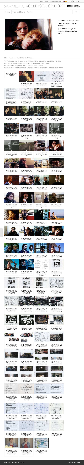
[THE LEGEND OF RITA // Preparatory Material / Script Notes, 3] (11, 425)
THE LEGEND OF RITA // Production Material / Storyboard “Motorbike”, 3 (56, 273)
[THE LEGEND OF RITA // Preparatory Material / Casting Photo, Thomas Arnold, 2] (11, 443)
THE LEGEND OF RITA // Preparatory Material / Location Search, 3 (26, 380)
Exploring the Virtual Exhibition (56, 1)
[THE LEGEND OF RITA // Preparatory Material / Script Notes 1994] (56, 425)
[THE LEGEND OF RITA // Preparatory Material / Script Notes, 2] (26, 425)
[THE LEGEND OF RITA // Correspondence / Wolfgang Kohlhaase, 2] (56, 76)
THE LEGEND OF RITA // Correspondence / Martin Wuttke (26, 102)
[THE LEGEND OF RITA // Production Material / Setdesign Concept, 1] (56, 319)
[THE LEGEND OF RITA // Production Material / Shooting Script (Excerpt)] (41, 264)
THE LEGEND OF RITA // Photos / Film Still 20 (41, 189)
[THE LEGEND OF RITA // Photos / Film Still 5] (26, 248)
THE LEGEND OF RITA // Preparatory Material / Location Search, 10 (41, 345)
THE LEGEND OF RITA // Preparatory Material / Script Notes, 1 (41, 434)
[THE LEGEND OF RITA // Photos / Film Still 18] (11, 197)
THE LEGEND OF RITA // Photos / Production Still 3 (56, 137)
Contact (41, 1)
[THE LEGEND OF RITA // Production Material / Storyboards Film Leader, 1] (11, 301)
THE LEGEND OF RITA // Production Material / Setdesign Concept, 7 (26, 310)
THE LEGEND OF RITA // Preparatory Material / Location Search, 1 (56, 380)
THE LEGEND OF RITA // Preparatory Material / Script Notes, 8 (56, 397)
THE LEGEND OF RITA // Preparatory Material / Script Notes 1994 (56, 434)
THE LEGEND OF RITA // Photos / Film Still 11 (56, 223)
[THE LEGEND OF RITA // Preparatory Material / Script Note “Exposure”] (26, 389)
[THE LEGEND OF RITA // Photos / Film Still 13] (26, 214)
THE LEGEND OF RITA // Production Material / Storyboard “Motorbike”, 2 (11, 292)
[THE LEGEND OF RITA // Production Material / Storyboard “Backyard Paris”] (41, 282)
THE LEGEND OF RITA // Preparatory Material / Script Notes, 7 (11, 417)
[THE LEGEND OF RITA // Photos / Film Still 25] (26, 163)
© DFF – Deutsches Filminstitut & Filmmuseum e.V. (14, 462)
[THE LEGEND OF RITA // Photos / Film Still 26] (11, 163)
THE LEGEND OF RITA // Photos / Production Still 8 (41, 119)
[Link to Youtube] (74, 1)
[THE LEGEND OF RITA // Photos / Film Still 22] (11, 180)
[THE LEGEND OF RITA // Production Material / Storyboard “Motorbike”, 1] (26, 282)
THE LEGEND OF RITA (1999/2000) (68, 20)
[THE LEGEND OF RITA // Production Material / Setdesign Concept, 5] (56, 301)
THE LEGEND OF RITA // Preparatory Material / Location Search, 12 (11, 345)
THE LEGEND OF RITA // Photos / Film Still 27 (56, 153)
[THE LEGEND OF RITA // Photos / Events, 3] (41, 93)
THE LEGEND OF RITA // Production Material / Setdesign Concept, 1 (56, 328)
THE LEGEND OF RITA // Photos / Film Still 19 (56, 188)
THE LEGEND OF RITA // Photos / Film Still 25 (26, 171)
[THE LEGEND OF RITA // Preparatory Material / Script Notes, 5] (41, 408)
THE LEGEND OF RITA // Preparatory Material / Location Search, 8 (11, 363)
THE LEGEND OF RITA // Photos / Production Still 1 (26, 154)
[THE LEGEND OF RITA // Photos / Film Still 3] (56, 248)
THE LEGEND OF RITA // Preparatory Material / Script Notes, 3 (11, 434)
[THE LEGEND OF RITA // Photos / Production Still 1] (26, 145)
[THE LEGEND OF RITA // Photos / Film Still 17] (26, 197)
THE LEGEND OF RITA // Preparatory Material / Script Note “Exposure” (26, 398)
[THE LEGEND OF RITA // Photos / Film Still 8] (41, 231)
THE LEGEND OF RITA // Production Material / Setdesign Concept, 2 (41, 328)
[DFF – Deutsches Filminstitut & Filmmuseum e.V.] (42, 6)
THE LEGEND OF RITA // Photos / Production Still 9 (26, 119)
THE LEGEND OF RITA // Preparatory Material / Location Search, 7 (26, 363)
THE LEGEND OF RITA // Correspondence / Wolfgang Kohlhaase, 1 (11, 102)
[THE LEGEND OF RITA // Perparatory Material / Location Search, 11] (26, 337)
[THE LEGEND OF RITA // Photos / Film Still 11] (56, 214)
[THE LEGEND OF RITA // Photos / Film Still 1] (26, 264)
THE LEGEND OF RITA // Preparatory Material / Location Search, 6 (41, 363)
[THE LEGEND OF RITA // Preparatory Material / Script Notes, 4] (56, 408)
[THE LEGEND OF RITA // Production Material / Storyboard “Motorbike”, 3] (56, 264)
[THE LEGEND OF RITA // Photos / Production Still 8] (41, 111)
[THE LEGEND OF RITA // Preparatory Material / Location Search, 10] (41, 337)
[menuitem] (41, 1)
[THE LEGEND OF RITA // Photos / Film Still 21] (26, 180)
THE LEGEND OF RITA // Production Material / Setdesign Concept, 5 (56, 310)
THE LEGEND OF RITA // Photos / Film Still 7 (56, 239)
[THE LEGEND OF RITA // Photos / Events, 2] (56, 93)
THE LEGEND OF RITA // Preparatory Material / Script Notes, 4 (56, 417)
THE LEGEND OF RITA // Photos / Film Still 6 (11, 256)
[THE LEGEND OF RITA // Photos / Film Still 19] (56, 180)
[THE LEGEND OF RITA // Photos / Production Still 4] (41, 128)
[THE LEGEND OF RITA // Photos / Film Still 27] (56, 145)
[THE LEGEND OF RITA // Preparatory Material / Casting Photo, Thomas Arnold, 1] (26, 443)
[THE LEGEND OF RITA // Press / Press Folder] (41, 76)
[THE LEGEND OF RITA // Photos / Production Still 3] (56, 128)
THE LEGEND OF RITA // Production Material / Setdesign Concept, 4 (11, 328)
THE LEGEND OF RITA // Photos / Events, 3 (41, 102)
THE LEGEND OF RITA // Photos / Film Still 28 (41, 154)
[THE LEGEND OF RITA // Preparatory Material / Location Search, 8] (11, 354)
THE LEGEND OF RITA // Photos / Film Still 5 (26, 256)
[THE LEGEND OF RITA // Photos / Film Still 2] (11, 264)
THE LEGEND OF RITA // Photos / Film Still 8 (41, 239)
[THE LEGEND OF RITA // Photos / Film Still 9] (26, 231)
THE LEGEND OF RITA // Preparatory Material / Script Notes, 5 (41, 417)
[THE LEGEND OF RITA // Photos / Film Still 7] (56, 231)
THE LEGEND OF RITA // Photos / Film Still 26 (11, 171)
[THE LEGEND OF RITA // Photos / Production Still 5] (26, 128)
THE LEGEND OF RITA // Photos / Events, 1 (11, 119)
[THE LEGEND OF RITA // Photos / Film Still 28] (41, 145)
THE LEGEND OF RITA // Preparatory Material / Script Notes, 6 (26, 417)
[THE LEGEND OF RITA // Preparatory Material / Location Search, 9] (56, 337)
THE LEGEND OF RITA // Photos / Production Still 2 (11, 154)
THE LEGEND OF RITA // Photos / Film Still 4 (41, 256)
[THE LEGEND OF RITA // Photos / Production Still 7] (56, 111)
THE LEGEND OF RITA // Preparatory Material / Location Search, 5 (56, 363)
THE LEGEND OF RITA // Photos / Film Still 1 (26, 272)
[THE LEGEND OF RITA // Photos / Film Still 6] (11, 248)
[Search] (76, 12)
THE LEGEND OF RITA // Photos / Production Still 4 (41, 137)
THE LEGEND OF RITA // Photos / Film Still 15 (56, 205)
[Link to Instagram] (76, 1)
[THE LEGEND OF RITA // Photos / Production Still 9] (26, 111)
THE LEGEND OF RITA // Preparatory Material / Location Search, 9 (56, 345)
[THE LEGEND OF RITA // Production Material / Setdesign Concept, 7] (26, 301)
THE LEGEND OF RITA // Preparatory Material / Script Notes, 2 (26, 434)
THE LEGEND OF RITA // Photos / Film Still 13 (26, 223)
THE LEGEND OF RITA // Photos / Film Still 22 (11, 188)
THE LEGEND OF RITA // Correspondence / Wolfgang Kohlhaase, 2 (56, 85)
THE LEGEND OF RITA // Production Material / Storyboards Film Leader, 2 (56, 291)
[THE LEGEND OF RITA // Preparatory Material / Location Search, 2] (41, 371)
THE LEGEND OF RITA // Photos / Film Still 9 (26, 239)
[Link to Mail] (78, 1)
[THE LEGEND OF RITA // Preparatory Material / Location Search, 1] (56, 371)
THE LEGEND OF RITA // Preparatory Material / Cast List (41, 451)
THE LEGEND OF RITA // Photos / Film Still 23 (56, 171)
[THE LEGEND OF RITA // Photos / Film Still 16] (41, 197)
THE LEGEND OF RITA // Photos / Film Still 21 (26, 188)
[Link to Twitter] (71, 1)
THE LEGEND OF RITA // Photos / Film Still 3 (56, 256)
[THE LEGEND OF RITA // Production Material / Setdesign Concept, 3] (26, 319)
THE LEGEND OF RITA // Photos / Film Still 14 (11, 223)
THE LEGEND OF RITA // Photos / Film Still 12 (41, 223)
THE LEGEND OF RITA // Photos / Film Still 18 (11, 206)
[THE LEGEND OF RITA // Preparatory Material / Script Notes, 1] (41, 425)
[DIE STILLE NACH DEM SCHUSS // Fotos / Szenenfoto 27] (28, 34)
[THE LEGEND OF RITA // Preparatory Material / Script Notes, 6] (26, 408)
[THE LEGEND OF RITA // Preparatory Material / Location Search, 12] (11, 337)
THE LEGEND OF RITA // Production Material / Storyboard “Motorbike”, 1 (26, 292)
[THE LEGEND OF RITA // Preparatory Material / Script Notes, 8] (56, 389)
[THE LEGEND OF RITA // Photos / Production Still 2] (11, 145)
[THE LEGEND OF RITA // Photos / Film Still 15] (56, 197)
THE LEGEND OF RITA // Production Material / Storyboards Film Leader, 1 (11, 310)
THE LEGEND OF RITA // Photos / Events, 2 (56, 102)
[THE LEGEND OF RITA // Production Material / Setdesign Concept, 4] (11, 319)
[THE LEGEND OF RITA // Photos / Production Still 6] (11, 128)
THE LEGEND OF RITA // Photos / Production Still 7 (56, 119)
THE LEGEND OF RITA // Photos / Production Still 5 (26, 137)
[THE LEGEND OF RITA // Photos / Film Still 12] (41, 214)
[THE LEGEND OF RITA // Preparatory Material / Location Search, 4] (11, 371)
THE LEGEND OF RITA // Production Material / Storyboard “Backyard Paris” (41, 292)
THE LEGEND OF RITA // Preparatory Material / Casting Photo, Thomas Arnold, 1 (26, 452)
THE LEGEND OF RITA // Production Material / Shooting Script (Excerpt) (41, 273)
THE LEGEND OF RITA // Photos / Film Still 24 (41, 171)
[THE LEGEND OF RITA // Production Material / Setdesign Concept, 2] (41, 319)
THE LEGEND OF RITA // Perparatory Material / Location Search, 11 (26, 345)
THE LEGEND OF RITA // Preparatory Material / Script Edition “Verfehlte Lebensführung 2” (11, 399)
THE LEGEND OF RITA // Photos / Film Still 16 (41, 206)
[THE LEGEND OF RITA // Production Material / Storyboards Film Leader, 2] (56, 282)
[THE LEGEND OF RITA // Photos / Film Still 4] (41, 248)
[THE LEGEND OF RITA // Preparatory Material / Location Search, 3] (26, 371)
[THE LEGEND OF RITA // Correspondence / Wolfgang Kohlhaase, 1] (11, 93)
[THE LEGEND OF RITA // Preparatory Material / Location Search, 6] (41, 354)
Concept (46, 1)
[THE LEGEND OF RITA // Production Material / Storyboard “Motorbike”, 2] (11, 282)
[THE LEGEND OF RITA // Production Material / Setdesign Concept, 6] (41, 301)
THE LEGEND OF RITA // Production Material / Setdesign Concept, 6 (41, 310)
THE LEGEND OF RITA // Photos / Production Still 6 (11, 137)
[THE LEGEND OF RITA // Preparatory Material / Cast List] (41, 443)
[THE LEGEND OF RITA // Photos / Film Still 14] (11, 214)
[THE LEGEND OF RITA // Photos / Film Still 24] (41, 163)
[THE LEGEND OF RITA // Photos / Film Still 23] (56, 163)
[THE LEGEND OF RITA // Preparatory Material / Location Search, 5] (56, 354)
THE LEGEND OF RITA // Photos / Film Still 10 (11, 239)
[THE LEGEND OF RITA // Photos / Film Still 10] (11, 231)
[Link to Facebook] (69, 1)
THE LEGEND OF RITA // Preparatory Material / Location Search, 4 (11, 380)
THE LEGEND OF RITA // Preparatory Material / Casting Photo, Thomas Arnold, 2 (11, 452)
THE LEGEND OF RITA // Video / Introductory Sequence (11, 74)
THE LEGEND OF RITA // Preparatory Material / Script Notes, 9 (41, 397)
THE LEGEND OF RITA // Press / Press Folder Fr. (26, 85)
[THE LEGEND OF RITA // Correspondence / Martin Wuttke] (26, 93)
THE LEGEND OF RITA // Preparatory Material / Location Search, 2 (41, 380)
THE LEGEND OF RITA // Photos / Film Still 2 (11, 272)
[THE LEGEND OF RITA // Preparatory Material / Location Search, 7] (26, 354)
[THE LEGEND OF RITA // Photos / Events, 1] (11, 111)
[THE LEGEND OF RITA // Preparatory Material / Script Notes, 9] (41, 389)
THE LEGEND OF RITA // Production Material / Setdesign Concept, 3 (26, 328)
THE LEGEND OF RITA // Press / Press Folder (41, 84)
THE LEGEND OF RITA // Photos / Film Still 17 (26, 205)
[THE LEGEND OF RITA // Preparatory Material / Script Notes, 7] (11, 408)
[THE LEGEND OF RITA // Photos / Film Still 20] (41, 180)
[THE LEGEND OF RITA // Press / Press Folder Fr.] (26, 76)
